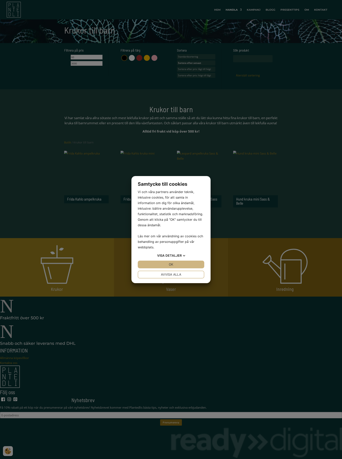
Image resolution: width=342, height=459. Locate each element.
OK (171, 264)
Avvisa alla (171, 274)
